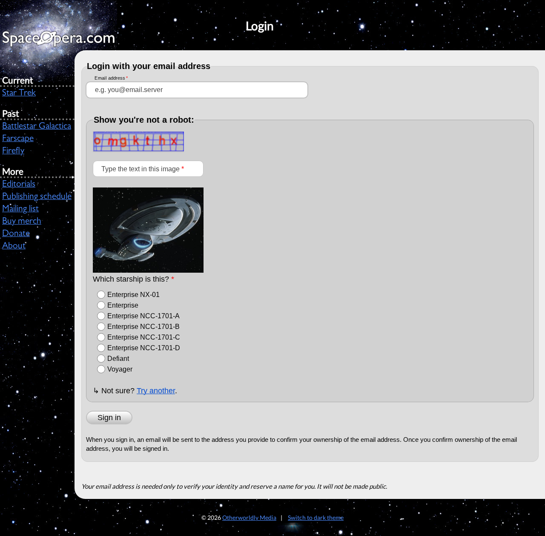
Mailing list (20, 209)
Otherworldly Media (249, 517)
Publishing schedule (37, 197)
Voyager (119, 369)
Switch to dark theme (316, 517)
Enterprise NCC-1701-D (143, 348)
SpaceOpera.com (64, 41)
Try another (156, 390)
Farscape (18, 139)
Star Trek (19, 93)
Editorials (18, 185)
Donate (16, 234)
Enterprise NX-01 (133, 294)
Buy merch (21, 222)
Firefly (13, 151)
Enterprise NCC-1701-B (143, 326)
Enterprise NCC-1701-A (143, 316)
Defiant (118, 358)
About (14, 246)
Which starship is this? (133, 279)
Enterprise (122, 305)
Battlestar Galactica (36, 127)
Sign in (109, 417)
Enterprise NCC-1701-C (143, 337)
